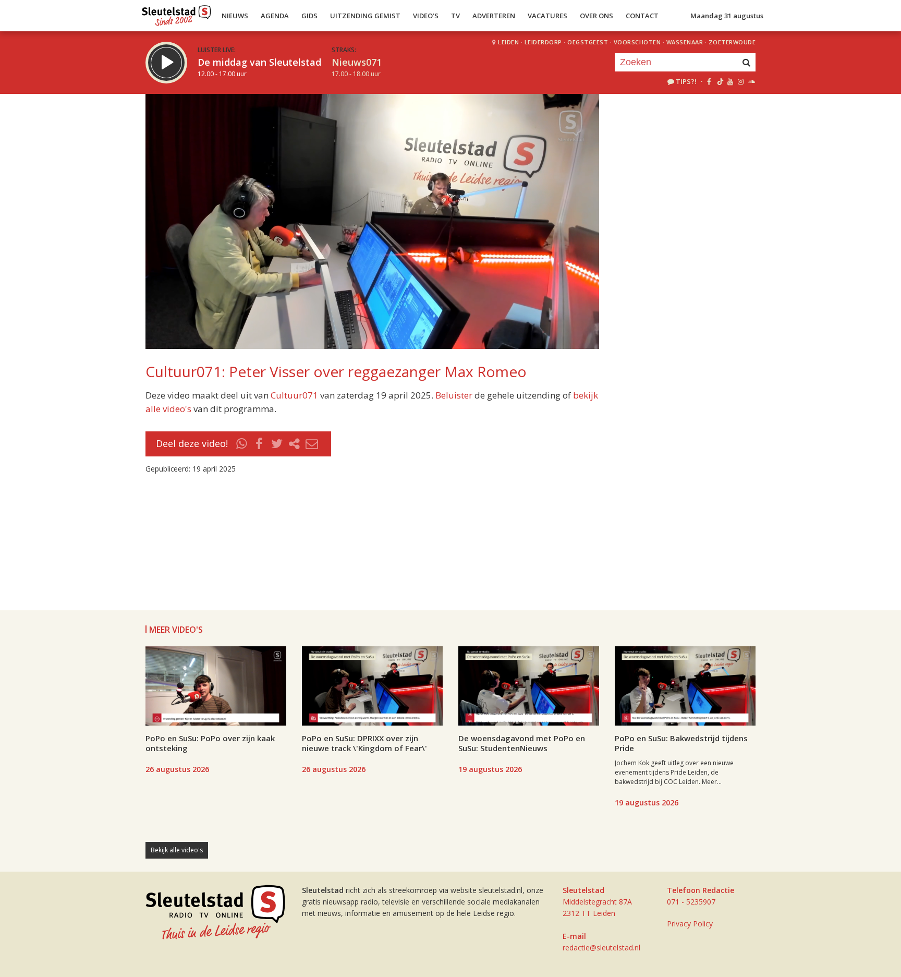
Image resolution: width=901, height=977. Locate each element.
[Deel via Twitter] (277, 444)
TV (455, 15)
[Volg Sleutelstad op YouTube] (730, 81)
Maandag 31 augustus (726, 15)
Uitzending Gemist (365, 15)
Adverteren (493, 15)
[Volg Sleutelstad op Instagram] (741, 81)
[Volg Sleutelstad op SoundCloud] (751, 81)
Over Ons (596, 15)
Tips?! (686, 81)
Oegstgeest (587, 42)
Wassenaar (684, 42)
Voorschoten (637, 42)
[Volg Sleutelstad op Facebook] (709, 81)
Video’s (426, 15)
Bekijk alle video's (177, 850)
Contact (642, 15)
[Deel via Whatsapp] (242, 444)
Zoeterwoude (732, 42)
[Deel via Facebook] (260, 444)
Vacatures (547, 15)
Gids (309, 15)
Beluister (453, 395)
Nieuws (235, 15)
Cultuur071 (294, 395)
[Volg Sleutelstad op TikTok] (719, 81)
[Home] (176, 13)
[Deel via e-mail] (312, 444)
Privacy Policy (690, 923)
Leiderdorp (543, 42)
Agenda (275, 15)
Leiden (508, 42)
